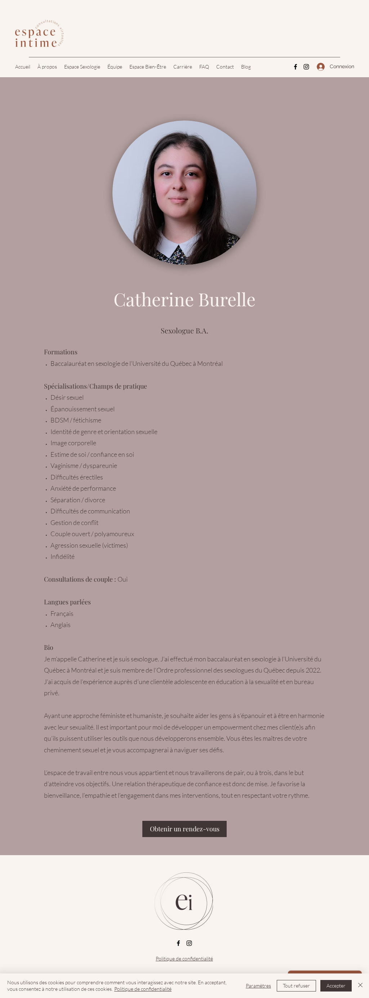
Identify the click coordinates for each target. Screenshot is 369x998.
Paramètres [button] (258, 985)
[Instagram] (306, 66)
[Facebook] (295, 66)
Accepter (336, 985)
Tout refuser (296, 985)
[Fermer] (360, 985)
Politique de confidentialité (184, 958)
